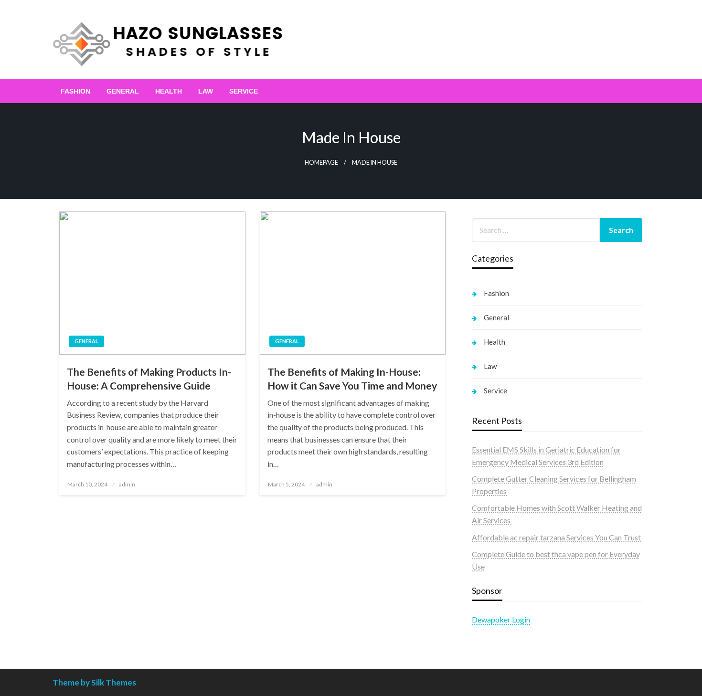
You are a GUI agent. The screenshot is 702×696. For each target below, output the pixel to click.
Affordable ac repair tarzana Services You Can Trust (556, 537)
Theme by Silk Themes (94, 682)
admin (127, 484)
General (122, 91)
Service (243, 91)
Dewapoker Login (501, 619)
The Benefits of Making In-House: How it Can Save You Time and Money (352, 378)
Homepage (321, 162)
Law (205, 91)
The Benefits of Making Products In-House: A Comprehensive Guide (149, 378)
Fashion (75, 91)
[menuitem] (75, 91)
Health (168, 91)
